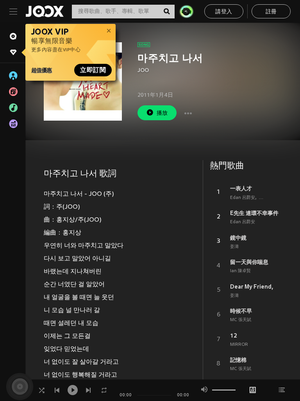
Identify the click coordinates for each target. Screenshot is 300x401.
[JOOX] (44, 11)
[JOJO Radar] (186, 11)
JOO (143, 71)
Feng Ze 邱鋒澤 (274, 197)
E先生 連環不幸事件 (254, 213)
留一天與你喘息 (249, 262)
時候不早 (241, 311)
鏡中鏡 (238, 238)
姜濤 (234, 246)
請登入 (223, 12)
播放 (162, 113)
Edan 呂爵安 (242, 197)
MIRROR (239, 344)
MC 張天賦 (240, 320)
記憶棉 (238, 360)
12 (233, 335)
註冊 (271, 12)
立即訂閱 (93, 70)
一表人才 (241, 188)
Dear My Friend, (251, 287)
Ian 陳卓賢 (240, 271)
